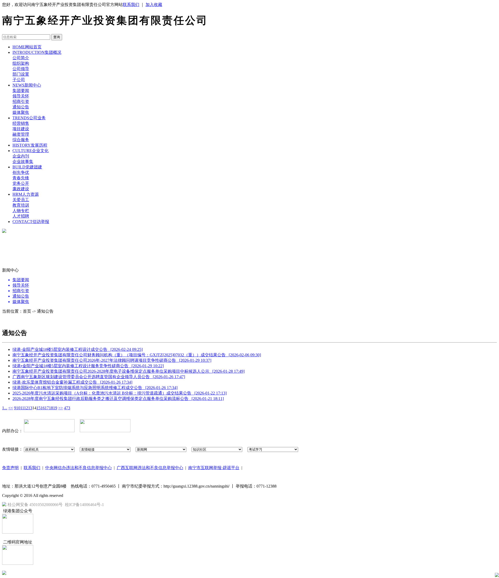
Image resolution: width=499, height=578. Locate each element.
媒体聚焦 (20, 112)
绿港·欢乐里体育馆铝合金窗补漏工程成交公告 (72, 382)
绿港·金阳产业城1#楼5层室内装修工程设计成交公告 (77, 349)
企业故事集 (22, 161)
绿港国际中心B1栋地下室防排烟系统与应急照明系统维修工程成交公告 (95, 387)
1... (4, 408)
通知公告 (20, 107)
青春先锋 (20, 178)
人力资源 (25, 194)
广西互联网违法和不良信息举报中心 (150, 467)
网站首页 (27, 47)
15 (38, 408)
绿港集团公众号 (17, 511)
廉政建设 (20, 189)
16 (43, 408)
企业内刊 (20, 156)
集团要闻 (20, 90)
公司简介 (20, 58)
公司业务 (29, 118)
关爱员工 (20, 200)
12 (26, 408)
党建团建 (27, 167)
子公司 (18, 79)
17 (47, 408)
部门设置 (20, 74)
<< (10, 408)
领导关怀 (20, 96)
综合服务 (20, 139)
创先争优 (20, 172)
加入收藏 (154, 4)
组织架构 (20, 63)
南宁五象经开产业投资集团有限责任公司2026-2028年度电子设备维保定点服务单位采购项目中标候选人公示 (128, 371)
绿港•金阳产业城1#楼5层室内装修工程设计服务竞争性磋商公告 (88, 366)
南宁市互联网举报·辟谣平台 (213, 467)
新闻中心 (26, 85)
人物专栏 (20, 210)
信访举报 (30, 221)
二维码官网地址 (17, 542)
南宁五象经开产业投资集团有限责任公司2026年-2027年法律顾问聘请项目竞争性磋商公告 (111, 360)
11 (22, 408)
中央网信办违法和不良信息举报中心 (78, 467)
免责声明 (10, 467)
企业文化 (30, 150)
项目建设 (20, 129)
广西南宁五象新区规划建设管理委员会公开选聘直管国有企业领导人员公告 (98, 377)
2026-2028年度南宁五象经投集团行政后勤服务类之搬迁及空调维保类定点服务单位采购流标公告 (118, 398)
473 (67, 408)
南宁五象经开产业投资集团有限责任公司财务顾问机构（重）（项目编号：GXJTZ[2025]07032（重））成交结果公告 (136, 355)
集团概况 (36, 52)
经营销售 (20, 123)
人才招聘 (20, 216)
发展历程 (29, 145)
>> (60, 408)
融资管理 (20, 134)
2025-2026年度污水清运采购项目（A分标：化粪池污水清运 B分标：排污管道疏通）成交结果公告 (119, 393)
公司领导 (20, 69)
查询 (56, 37)
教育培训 (20, 205)
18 (51, 408)
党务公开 (20, 183)
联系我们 (131, 4)
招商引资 (20, 101)
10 (18, 408)
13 (30, 408)
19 (55, 408)
